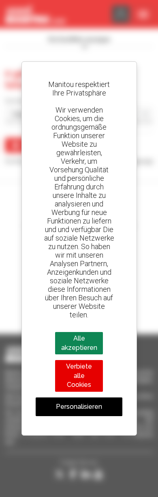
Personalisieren (79, 406)
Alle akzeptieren (79, 342)
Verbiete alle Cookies (79, 375)
